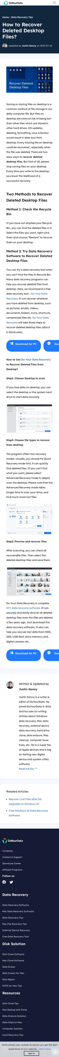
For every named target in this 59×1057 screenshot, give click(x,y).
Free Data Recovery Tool (15, 936)
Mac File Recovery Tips (14, 924)
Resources (11, 993)
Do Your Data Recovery (36, 359)
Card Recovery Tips (12, 1035)
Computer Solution (12, 1028)
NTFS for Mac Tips (12, 985)
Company (7, 850)
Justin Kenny (29, 45)
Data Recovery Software (15, 905)
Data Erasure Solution (14, 1016)
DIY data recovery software (23, 608)
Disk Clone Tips (10, 1003)
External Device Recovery (16, 930)
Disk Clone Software (13, 954)
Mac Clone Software (13, 960)
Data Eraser (8, 966)
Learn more (44, 1049)
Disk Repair (8, 979)
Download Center (11, 863)
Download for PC (25, 344)
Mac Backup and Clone (14, 1009)
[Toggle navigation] (54, 3)
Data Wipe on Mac (12, 1022)
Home (5, 17)
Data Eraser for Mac (13, 973)
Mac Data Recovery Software (18, 911)
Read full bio (27, 768)
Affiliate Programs (12, 869)
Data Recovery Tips (22, 17)
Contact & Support (12, 857)
